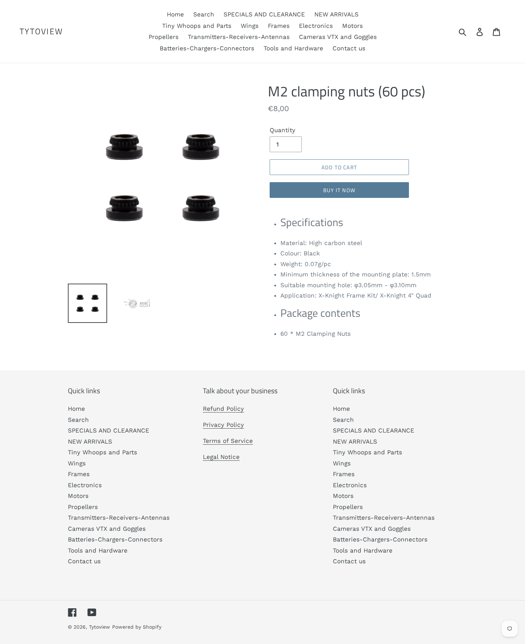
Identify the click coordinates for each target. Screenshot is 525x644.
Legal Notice (221, 456)
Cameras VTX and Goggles (107, 528)
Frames (79, 474)
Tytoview (41, 31)
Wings (77, 463)
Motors (78, 495)
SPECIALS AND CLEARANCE (108, 430)
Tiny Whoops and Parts (102, 452)
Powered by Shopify (136, 627)
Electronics (85, 485)
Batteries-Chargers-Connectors (115, 539)
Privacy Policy (223, 424)
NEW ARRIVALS (90, 441)
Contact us (84, 561)
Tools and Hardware (98, 550)
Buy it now (339, 190)
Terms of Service (228, 440)
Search (78, 419)
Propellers (83, 506)
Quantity (282, 130)
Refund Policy (223, 408)
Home (76, 408)
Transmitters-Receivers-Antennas (119, 517)
